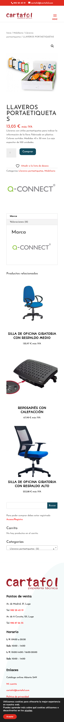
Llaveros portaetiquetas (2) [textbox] (31, 549)
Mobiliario (18, 33)
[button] (52, 46)
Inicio (8, 33)
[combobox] (32, 547)
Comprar (27, 151)
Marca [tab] (13, 216)
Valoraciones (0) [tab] (19, 222)
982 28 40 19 (19, 3)
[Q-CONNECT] (31, 189)
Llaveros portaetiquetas (31, 171)
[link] (17, 690)
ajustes (28, 710)
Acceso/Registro (14, 519)
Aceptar (9, 716)
